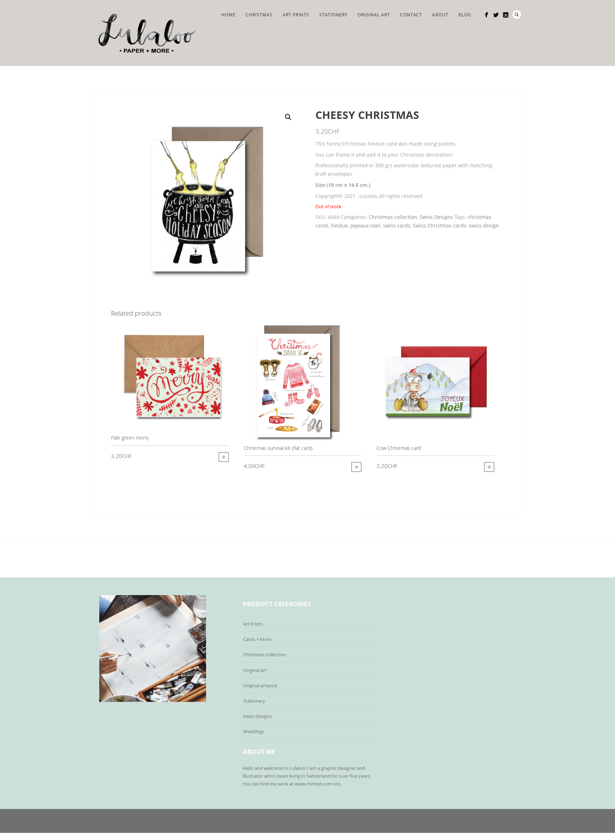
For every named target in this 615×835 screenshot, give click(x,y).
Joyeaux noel (365, 225)
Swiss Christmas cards (439, 225)
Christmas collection (393, 217)
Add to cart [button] (224, 457)
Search (516, 14)
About (440, 15)
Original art (255, 670)
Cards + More (257, 639)
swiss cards (396, 225)
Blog (464, 15)
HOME (228, 15)
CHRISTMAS (259, 15)
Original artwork (260, 685)
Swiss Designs (436, 217)
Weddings (253, 731)
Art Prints (296, 15)
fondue (339, 225)
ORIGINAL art (374, 15)
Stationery (333, 15)
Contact (411, 15)
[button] (288, 117)
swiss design (484, 225)
